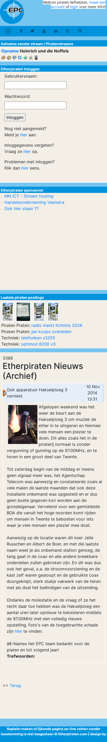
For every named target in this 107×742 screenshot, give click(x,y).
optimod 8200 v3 (38, 344)
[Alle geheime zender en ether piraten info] (12, 12)
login (74, 6)
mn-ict (53, 739)
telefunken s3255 (38, 337)
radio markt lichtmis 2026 (56, 325)
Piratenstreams (59, 44)
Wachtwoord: (17, 96)
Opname (10, 50)
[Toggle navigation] (8, 31)
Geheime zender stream (22, 44)
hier (18, 631)
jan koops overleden (51, 331)
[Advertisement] (75, 17)
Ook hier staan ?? (21, 208)
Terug (15, 685)
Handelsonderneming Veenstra (34, 202)
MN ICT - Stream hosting (29, 196)
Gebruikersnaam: (20, 76)
